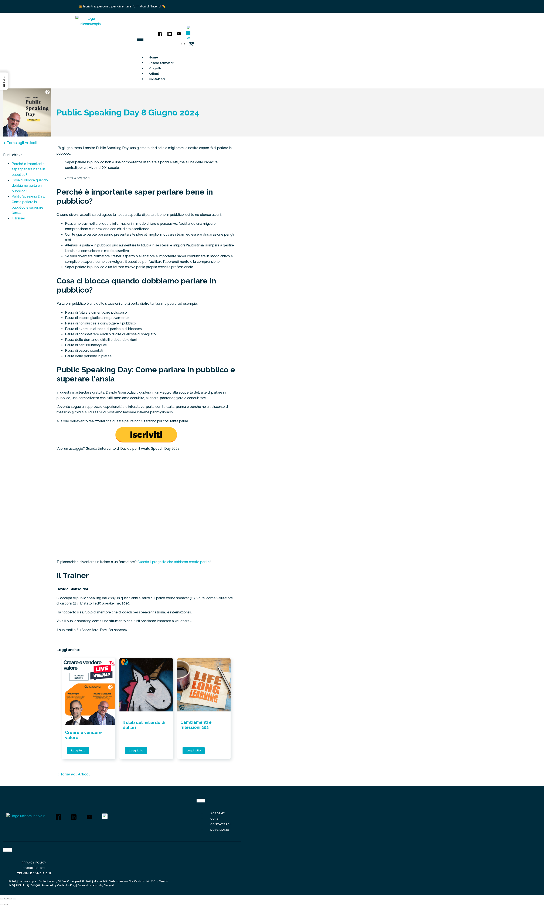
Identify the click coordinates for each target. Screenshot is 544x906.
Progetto (155, 68)
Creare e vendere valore (83, 735)
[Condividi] (10, 898)
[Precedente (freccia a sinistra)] (1, 904)
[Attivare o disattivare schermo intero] (6, 898)
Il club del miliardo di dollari (144, 725)
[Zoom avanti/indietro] (1, 898)
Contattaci (157, 79)
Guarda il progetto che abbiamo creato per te (173, 562)
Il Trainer (18, 218)
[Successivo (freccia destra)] (6, 904)
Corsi (215, 818)
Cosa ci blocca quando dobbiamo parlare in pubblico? (30, 185)
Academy (217, 813)
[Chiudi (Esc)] (14, 898)
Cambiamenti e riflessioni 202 (196, 725)
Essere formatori (161, 63)
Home (153, 57)
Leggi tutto (78, 750)
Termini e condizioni (34, 873)
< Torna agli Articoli (20, 142)
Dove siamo (219, 829)
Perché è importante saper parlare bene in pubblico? (28, 169)
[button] (4, 81)
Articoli (154, 73)
